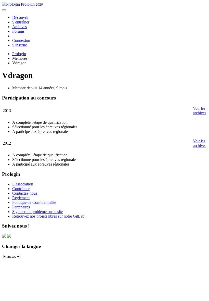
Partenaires (21, 207)
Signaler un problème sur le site (37, 211)
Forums (18, 31)
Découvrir (20, 17)
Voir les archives (199, 110)
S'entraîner (20, 22)
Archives (19, 26)
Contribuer (21, 188)
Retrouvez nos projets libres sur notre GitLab (48, 216)
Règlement (21, 198)
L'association (22, 184)
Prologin (31, 4)
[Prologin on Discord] (4, 236)
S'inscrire (19, 45)
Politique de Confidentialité (34, 202)
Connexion (21, 40)
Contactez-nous (24, 193)
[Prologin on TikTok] (9, 236)
